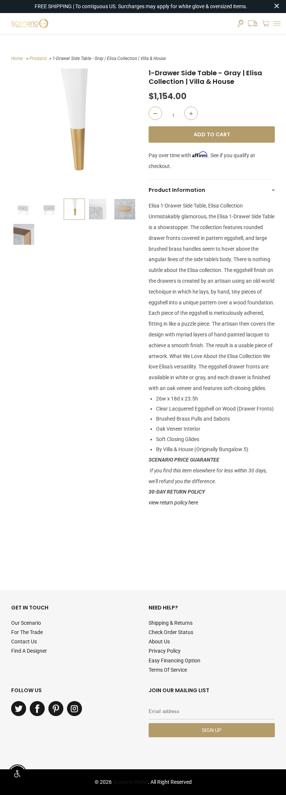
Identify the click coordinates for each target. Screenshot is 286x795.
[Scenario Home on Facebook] (37, 708)
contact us (24, 641)
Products (38, 58)
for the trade (27, 632)
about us (159, 641)
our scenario (26, 623)
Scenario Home (130, 782)
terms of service (168, 670)
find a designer (29, 651)
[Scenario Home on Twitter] (18, 708)
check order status (171, 632)
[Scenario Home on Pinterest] (55, 708)
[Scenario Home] (29, 23)
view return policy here (173, 503)
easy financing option (174, 660)
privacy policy (165, 651)
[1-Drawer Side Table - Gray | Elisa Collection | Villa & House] (74, 132)
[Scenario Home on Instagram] (74, 708)
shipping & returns (171, 623)
